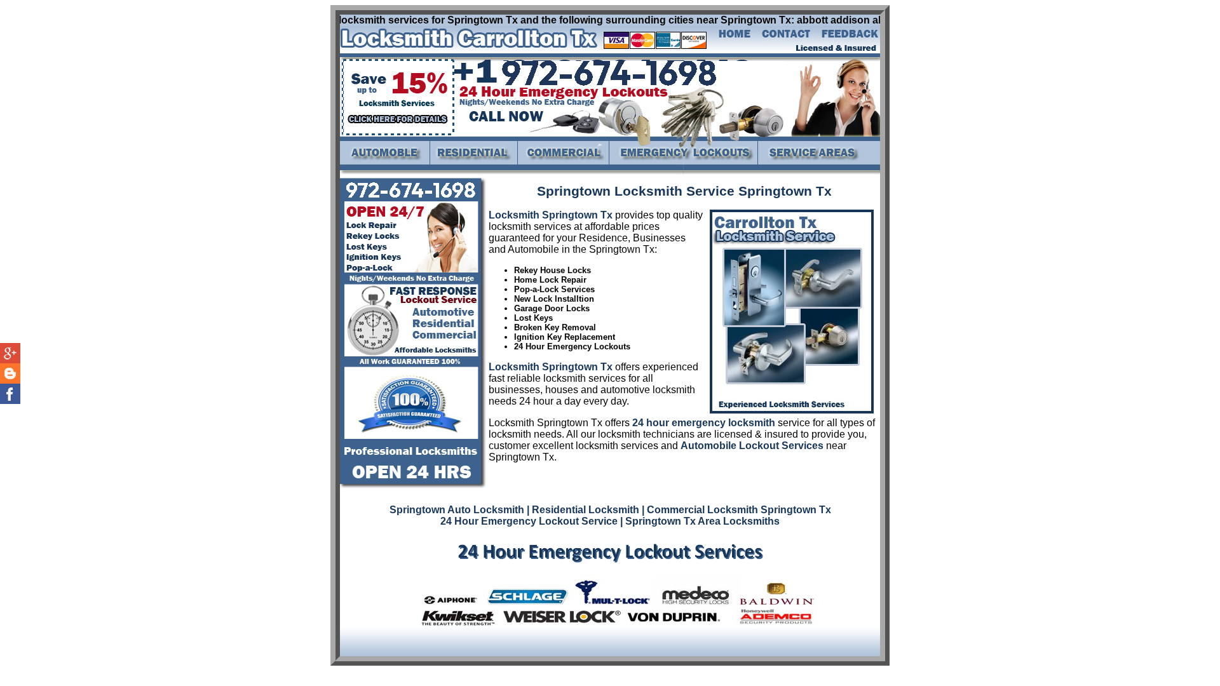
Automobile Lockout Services (752, 445)
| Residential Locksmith (583, 509)
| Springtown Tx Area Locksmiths (700, 521)
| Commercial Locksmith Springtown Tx (736, 509)
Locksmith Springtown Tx (551, 215)
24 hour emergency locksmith (703, 422)
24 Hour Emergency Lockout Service (529, 521)
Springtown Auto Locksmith (457, 509)
